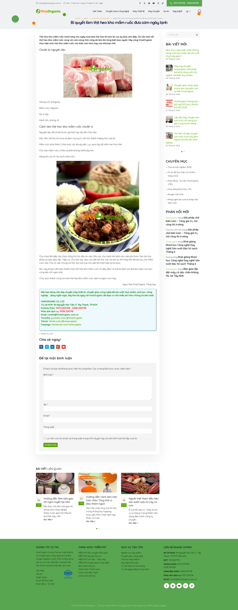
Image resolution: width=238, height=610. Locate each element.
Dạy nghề (177, 11)
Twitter (47, 347)
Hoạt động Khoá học (177, 189)
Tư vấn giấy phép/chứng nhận (135, 569)
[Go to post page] (55, 483)
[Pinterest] (149, 3)
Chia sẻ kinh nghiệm (177, 167)
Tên (45, 404)
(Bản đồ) (182, 556)
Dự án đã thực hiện (44, 580)
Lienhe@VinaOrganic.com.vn (50, 3)
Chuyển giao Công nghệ (117, 11)
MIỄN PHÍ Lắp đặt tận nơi (90, 556)
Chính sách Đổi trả (87, 576)
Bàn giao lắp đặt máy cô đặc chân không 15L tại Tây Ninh (182, 272)
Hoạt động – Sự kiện (45, 584)
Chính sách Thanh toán (89, 569)
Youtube (179, 585)
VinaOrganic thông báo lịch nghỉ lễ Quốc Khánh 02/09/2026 (186, 104)
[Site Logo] (48, 11)
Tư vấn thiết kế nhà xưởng (133, 566)
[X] (144, 3)
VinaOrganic (171, 218)
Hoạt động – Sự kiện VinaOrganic (183, 181)
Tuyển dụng (41, 577)
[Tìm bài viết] (197, 35)
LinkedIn (52, 347)
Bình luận (48, 374)
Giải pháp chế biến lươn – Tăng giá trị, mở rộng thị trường (182, 221)
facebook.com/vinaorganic (66, 324)
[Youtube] (153, 3)
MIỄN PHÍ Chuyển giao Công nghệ (94, 562)
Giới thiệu (97, 11)
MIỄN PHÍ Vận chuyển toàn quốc (93, 553)
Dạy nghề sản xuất (129, 562)
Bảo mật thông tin (87, 566)
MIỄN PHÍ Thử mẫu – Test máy (92, 559)
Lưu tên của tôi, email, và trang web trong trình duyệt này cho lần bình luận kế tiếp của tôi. (91, 438)
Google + (58, 347)
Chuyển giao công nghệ (132, 556)
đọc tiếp (48, 519)
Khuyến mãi (173, 194)
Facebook (41, 347)
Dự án (166, 11)
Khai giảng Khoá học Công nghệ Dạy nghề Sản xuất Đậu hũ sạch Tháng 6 (183, 260)
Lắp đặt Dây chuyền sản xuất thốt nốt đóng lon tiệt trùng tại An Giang (186, 120)
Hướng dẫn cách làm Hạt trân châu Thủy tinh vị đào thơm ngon (101, 500)
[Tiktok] (163, 3)
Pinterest (172, 585)
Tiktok (191, 585)
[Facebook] (140, 3)
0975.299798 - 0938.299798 (186, 3)
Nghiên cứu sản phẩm (131, 553)
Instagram (185, 585)
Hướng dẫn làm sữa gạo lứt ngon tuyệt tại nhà (58, 500)
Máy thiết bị (138, 11)
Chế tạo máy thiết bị (130, 559)
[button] (200, 11)
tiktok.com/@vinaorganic (63, 321)
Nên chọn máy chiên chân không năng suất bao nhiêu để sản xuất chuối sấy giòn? (182, 53)
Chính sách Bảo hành (88, 572)
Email (64, 347)
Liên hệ (39, 574)
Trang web (48, 427)
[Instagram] (158, 3)
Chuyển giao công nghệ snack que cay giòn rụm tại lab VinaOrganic (186, 88)
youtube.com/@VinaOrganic (66, 318)
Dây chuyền (154, 11)
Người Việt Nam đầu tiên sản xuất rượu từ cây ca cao (144, 502)
